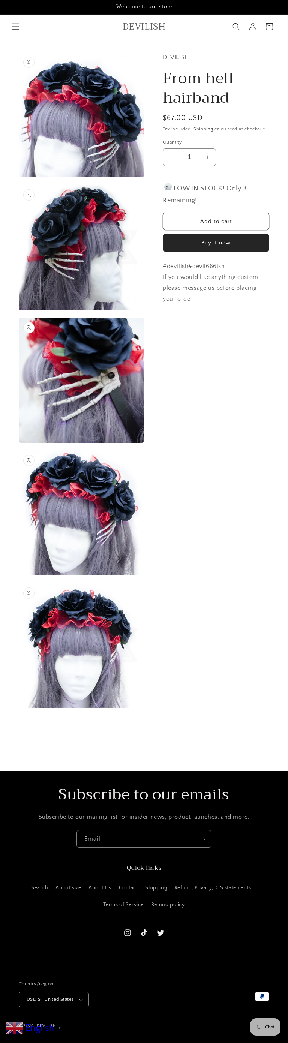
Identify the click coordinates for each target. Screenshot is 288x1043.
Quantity (172, 142)
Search (39, 888)
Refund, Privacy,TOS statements (212, 888)
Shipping (203, 129)
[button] (16, 26)
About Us (99, 888)
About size (68, 888)
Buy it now (216, 243)
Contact (128, 888)
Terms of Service (123, 905)
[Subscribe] (203, 839)
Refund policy (168, 905)
